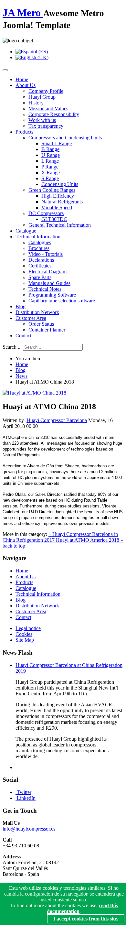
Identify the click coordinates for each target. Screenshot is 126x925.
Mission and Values (48, 108)
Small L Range (56, 143)
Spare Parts (39, 277)
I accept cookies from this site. (85, 918)
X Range (50, 172)
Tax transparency (45, 126)
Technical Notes (44, 289)
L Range (50, 161)
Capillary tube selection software (61, 300)
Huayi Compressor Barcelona (56, 420)
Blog (21, 306)
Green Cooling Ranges (51, 190)
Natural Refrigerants (62, 201)
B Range (50, 149)
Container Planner (46, 329)
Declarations (41, 260)
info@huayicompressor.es (29, 829)
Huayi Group (42, 97)
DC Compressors (46, 213)
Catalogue (26, 231)
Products (24, 132)
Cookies (24, 634)
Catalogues (39, 242)
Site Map (25, 640)
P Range (49, 166)
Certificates (39, 265)
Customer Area (31, 318)
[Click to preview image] (34, 393)
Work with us (42, 120)
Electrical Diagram (47, 271)
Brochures (38, 248)
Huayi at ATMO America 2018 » (89, 540)
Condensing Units (59, 184)
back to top (14, 546)
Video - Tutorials (45, 254)
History (36, 102)
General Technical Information (59, 225)
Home (22, 79)
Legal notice (28, 628)
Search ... (12, 347)
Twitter (24, 792)
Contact (23, 335)
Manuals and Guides (49, 283)
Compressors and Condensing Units (65, 137)
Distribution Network (37, 312)
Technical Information (38, 236)
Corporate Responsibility (53, 114)
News (21, 376)
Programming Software (52, 295)
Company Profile (45, 91)
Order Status (41, 324)
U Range (50, 155)
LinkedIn (26, 798)
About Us (26, 85)
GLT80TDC (54, 219)
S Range (50, 178)
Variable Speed (56, 207)
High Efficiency (57, 196)
